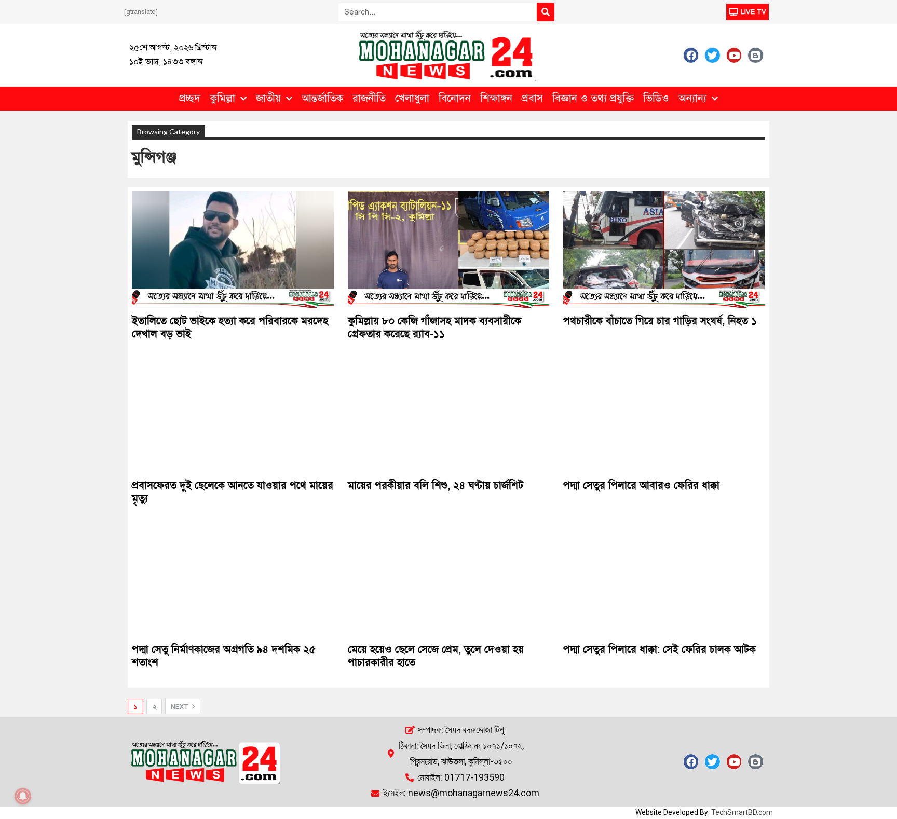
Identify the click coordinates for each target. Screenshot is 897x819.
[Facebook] (691, 55)
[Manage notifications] (23, 796)
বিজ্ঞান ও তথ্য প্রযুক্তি (593, 98)
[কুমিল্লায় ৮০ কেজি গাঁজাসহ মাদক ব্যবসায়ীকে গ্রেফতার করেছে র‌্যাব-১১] (449, 249)
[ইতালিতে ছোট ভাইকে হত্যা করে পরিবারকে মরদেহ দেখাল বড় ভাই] (233, 249)
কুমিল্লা (222, 98)
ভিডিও (656, 98)
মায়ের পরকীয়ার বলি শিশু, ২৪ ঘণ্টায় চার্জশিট (435, 485)
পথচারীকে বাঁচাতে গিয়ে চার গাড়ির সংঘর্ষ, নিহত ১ (660, 321)
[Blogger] (755, 55)
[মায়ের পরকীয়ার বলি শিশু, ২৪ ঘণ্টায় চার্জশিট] (449, 413)
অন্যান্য (692, 98)
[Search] (545, 12)
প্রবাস (532, 98)
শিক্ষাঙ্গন (496, 98)
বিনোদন (455, 98)
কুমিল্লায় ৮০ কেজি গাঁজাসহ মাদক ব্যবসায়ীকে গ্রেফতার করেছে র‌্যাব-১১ (434, 327)
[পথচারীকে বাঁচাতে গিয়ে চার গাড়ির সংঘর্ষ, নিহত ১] (664, 249)
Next (180, 707)
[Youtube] (734, 55)
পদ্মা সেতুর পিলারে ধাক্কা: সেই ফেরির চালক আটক (659, 649)
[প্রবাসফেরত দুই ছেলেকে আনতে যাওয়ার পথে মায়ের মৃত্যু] (233, 413)
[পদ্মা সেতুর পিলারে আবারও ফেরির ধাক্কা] (664, 413)
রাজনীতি (369, 98)
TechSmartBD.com (742, 812)
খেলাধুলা (412, 98)
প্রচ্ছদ (189, 98)
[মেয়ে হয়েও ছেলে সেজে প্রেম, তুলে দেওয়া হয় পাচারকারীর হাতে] (449, 578)
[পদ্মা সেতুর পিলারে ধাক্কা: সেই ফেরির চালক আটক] (664, 578)
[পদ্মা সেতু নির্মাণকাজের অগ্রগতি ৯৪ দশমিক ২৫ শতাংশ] (233, 578)
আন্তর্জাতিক (322, 98)
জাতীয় (268, 98)
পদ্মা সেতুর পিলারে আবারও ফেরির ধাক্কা (641, 485)
